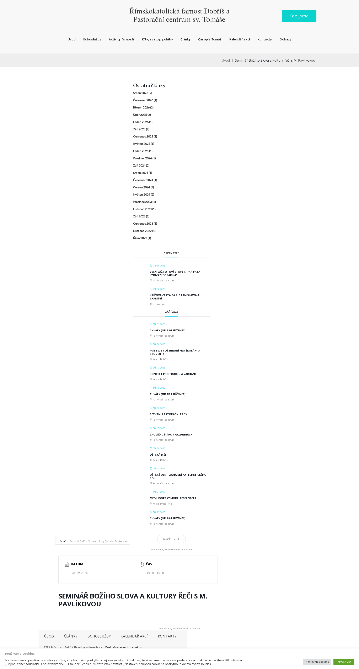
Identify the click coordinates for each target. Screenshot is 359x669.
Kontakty (265, 40)
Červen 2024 (141, 187)
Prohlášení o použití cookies (124, 647)
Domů (63, 541)
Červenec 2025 (143, 136)
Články (186, 40)
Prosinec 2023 (142, 201)
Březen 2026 (141, 107)
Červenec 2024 (143, 180)
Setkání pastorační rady (168, 414)
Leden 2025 (141, 151)
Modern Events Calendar (178, 549)
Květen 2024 (141, 194)
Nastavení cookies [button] (317, 662)
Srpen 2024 (140, 172)
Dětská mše (158, 454)
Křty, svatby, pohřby (157, 40)
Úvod (72, 40)
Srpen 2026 (140, 93)
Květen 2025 (141, 143)
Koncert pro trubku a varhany (173, 374)
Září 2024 (139, 165)
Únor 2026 (140, 114)
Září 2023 (139, 216)
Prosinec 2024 (142, 158)
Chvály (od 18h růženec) (167, 330)
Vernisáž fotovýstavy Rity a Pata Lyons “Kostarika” (175, 273)
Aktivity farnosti (121, 40)
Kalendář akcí (239, 40)
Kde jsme (299, 16)
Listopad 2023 (142, 209)
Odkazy (285, 40)
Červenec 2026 (143, 100)
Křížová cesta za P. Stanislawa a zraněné (174, 296)
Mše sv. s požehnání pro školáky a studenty (175, 352)
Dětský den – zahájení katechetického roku (178, 476)
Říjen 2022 (140, 238)
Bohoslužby (92, 40)
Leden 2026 (141, 122)
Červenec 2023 (143, 223)
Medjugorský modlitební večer (173, 498)
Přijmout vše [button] (343, 662)
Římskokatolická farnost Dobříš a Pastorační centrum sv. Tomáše (179, 15)
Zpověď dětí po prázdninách (171, 434)
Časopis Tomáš (209, 40)
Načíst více (171, 539)
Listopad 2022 (142, 230)
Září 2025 (139, 129)
